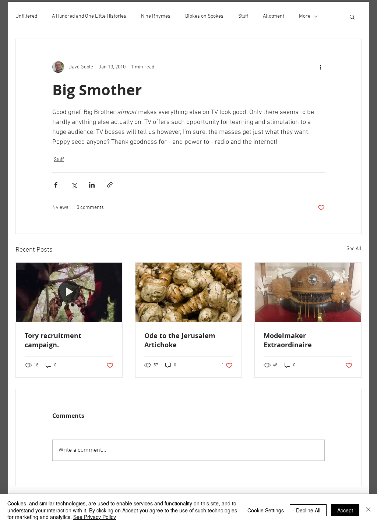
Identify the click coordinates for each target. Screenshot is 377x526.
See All (354, 249)
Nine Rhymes (155, 16)
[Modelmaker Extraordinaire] (308, 292)
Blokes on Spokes (204, 16)
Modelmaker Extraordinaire (288, 340)
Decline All (308, 510)
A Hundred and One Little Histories (89, 16)
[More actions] (320, 67)
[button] (352, 16)
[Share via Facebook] (55, 184)
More (304, 16)
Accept (345, 510)
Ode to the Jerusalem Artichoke (179, 340)
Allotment (273, 16)
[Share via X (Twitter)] (73, 184)
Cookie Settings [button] (265, 510)
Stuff (243, 16)
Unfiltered (26, 16)
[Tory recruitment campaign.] (69, 292)
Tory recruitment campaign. (53, 340)
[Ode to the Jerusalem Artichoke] (188, 292)
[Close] (368, 510)
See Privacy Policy (94, 516)
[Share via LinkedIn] (91, 184)
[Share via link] (109, 184)
